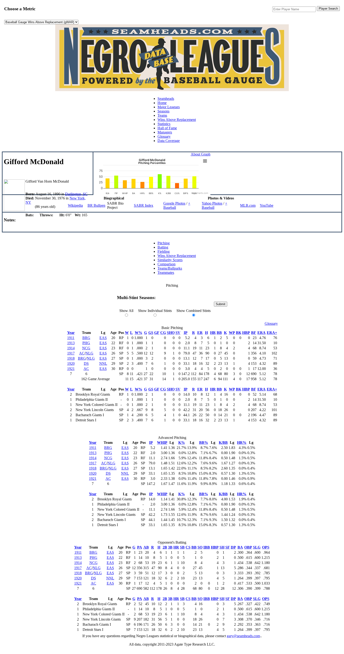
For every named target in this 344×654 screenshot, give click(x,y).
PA (139, 547)
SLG (256, 547)
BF (253, 333)
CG (163, 333)
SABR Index (143, 205)
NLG (89, 353)
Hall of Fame (167, 128)
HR (213, 333)
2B (165, 547)
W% (138, 333)
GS (150, 333)
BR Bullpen (96, 205)
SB (182, 547)
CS (188, 547)
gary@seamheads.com (243, 636)
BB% (203, 442)
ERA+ (272, 333)
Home (162, 103)
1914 (71, 348)
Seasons (163, 111)
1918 (71, 358)
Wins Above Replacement (176, 120)
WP (232, 333)
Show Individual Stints (155, 311)
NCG (86, 348)
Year (71, 333)
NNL (103, 363)
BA (240, 547)
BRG (86, 338)
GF (156, 333)
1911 (70, 338)
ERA (261, 333)
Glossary (164, 136)
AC (81, 353)
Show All (126, 311)
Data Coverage (168, 141)
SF (227, 547)
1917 (71, 353)
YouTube (266, 205)
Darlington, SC (76, 194)
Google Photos (174, 203)
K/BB (223, 442)
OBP (248, 547)
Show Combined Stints (193, 311)
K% (181, 442)
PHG (86, 343)
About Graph (200, 154)
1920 (71, 363)
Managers (164, 132)
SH (222, 547)
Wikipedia (75, 205)
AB (146, 547)
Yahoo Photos (212, 203)
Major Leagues (168, 107)
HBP (246, 333)
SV (178, 333)
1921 (71, 369)
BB (219, 333)
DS (86, 363)
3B (170, 547)
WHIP (162, 442)
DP (233, 547)
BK (238, 333)
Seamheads (165, 99)
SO (200, 547)
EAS (103, 338)
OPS (265, 547)
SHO (171, 333)
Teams (162, 115)
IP (185, 333)
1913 (71, 343)
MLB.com (248, 205)
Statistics (163, 124)
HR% (241, 442)
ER (200, 333)
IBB (206, 547)
